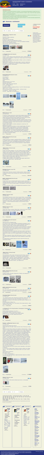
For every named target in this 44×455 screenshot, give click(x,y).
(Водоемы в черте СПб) (9, 169)
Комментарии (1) (8, 175)
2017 (24, 396)
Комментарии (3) (8, 249)
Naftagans (29, 51)
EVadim (30, 386)
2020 (30, 396)
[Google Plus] (30, 35)
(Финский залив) (9, 136)
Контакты (21, 5)
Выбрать (21, 30)
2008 (5, 396)
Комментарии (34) (8, 166)
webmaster (37, 452)
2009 (7, 396)
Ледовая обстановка (21, 24)
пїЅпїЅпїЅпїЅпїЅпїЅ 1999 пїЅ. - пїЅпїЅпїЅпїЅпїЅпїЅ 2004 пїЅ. (13, 395)
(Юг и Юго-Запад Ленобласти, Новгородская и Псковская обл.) (16, 308)
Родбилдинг (36, 432)
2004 (24, 395)
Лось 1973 (29, 175)
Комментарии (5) (8, 386)
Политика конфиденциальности (14, 453)
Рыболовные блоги (16, 5)
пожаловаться (24, 51)
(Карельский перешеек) (9, 54)
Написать (6, 25)
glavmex (30, 305)
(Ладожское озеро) (9, 34)
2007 (3, 396)
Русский (30, 292)
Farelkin (30, 166)
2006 (28, 395)
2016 (21, 396)
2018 (26, 396)
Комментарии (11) (8, 374)
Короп (30, 191)
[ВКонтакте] (28, 35)
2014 (17, 396)
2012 (13, 396)
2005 (26, 395)
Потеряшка (20, 26)
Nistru (30, 249)
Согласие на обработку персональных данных (8, 454)
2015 (19, 396)
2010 (9, 396)
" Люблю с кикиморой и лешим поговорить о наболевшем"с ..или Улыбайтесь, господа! (17, 417)
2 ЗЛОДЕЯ (29, 374)
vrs (30, 71)
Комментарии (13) (8, 191)
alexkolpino (29, 216)
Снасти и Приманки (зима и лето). (37, 417)
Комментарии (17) (8, 284)
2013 (15, 396)
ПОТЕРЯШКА (35, 28)
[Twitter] (29, 35)
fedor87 (30, 284)
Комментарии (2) (8, 320)
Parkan (30, 320)
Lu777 (30, 109)
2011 (11, 396)
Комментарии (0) (8, 51)
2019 (28, 396)
